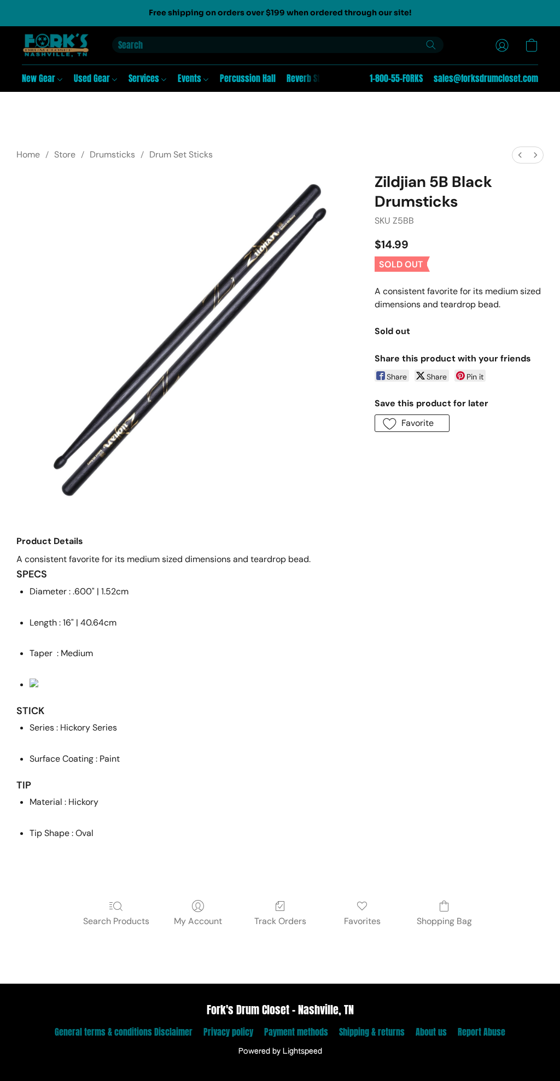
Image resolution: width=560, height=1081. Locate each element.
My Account (198, 921)
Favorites (362, 921)
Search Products (116, 921)
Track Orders (280, 921)
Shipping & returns (372, 1031)
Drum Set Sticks (181, 154)
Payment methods (296, 1031)
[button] (56, 45)
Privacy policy (228, 1031)
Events (190, 78)
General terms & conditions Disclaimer (123, 1031)
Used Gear (93, 78)
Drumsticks (112, 154)
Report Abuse (481, 1031)
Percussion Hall (248, 78)
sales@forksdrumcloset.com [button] (486, 78)
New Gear (39, 78)
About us (431, 1031)
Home (28, 154)
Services (145, 78)
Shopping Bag (444, 921)
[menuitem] (520, 155)
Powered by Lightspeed (280, 1051)
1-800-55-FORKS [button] (396, 78)
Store (64, 154)
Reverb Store (309, 78)
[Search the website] (431, 44)
